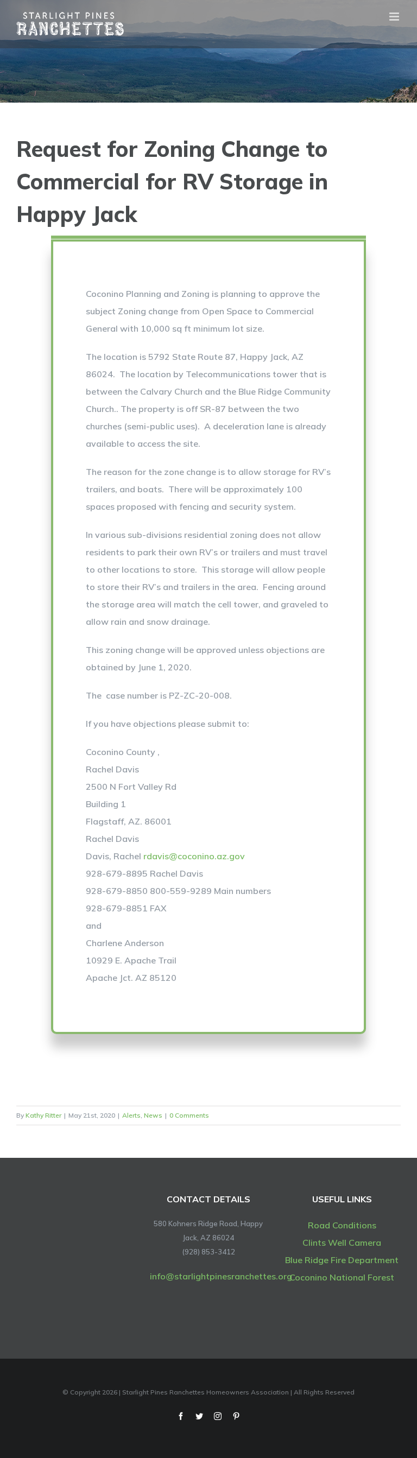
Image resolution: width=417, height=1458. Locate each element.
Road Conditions (342, 1225)
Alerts (131, 1115)
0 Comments (189, 1115)
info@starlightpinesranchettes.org (221, 1276)
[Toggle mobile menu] (395, 16)
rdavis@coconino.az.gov (194, 856)
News (153, 1115)
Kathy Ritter (43, 1115)
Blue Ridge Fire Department (342, 1259)
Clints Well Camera (341, 1242)
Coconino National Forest (341, 1277)
